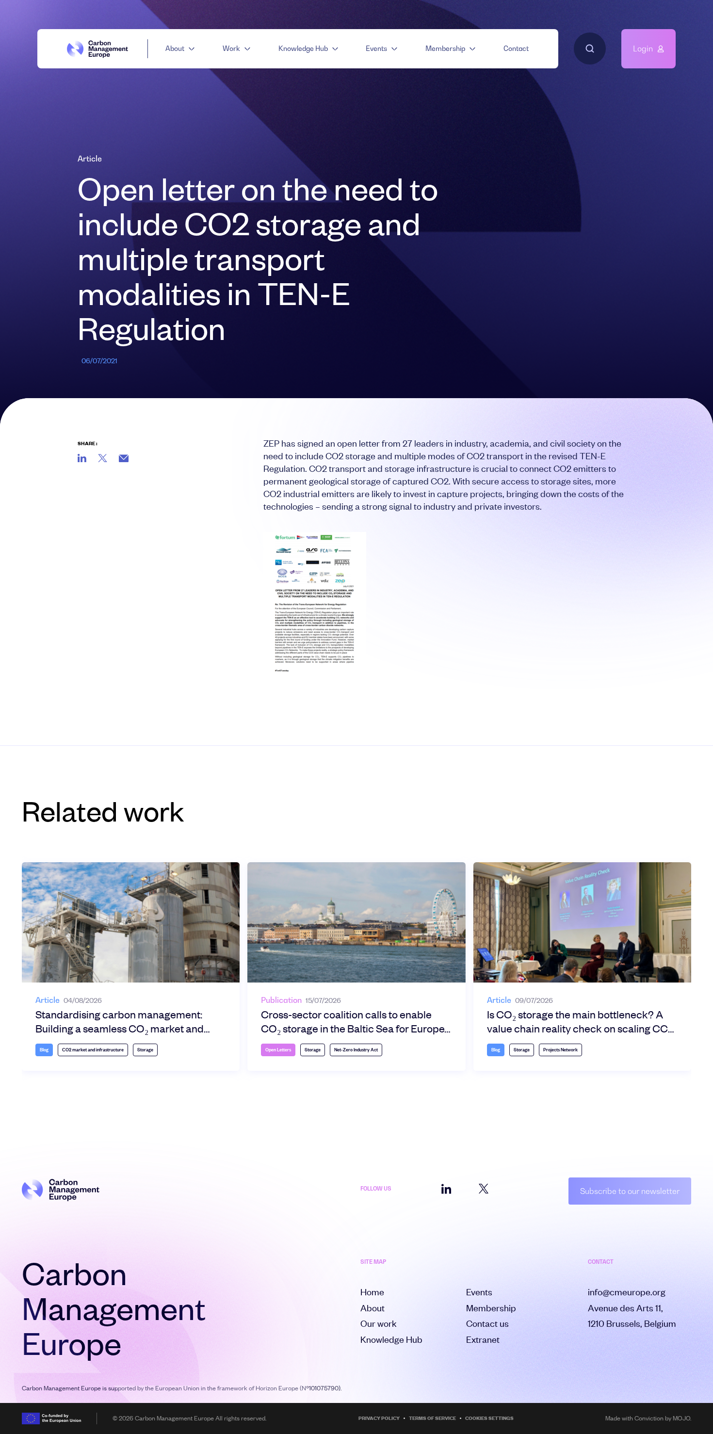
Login (643, 48)
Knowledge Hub (303, 48)
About (174, 48)
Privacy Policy (379, 1418)
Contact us (487, 1323)
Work (231, 48)
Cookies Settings (489, 1418)
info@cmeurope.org (626, 1292)
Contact (516, 48)
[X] (102, 458)
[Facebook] (124, 458)
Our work (378, 1323)
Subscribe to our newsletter (630, 1191)
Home (372, 1292)
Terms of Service (432, 1418)
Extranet (483, 1339)
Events (376, 48)
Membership (445, 48)
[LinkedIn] (82, 458)
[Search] (590, 48)
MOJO (681, 1418)
